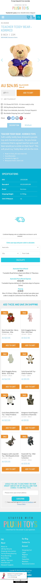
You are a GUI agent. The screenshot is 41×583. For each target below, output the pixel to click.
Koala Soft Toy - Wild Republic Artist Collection (28, 456)
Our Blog (25, 539)
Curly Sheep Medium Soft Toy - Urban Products (10, 414)
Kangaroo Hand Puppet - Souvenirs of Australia (29, 414)
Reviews (28, 125)
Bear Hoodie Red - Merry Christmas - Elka (10, 331)
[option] (20, 60)
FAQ (2, 539)
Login (24, 552)
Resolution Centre (28, 564)
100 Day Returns (6, 549)
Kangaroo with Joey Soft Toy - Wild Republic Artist (10, 455)
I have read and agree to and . (21, 503)
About (3, 543)
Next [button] (38, 60)
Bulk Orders (5, 558)
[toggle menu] (3, 17)
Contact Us (26, 542)
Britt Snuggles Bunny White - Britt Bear (9, 372)
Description (14, 125)
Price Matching (6, 556)
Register (25, 555)
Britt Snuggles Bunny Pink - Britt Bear (28, 331)
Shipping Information (8, 551)
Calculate (20, 260)
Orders (24, 557)
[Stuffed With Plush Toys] (20, 6)
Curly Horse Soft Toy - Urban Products (28, 372)
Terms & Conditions (27, 502)
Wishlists (25, 561)
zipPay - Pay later (7, 560)
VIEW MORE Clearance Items (9, 37)
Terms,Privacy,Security (8, 553)
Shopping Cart (27, 550)
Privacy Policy (21, 504)
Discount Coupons (7, 565)
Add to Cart (28, 93)
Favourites (25, 559)
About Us (4, 547)
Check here (10, 530)
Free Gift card (5, 563)
